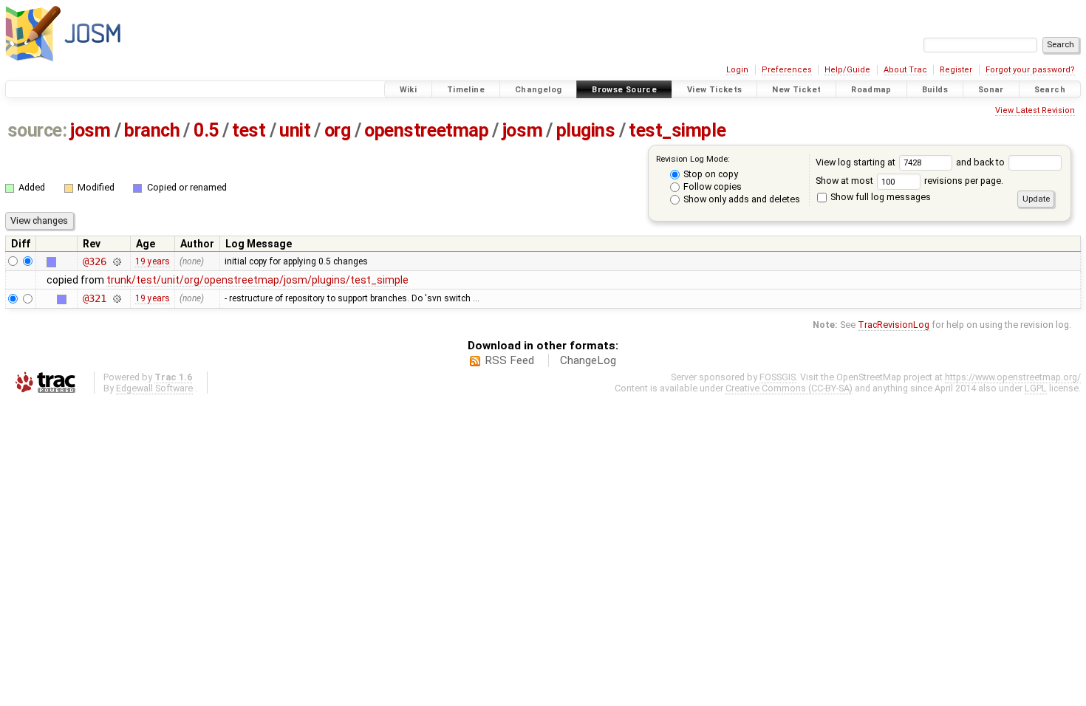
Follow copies (711, 186)
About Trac (905, 70)
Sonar (991, 90)
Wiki (408, 90)
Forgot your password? (1030, 70)
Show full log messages (879, 196)
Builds (935, 90)
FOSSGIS (777, 377)
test (248, 130)
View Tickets (714, 90)
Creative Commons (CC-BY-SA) (789, 388)
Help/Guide (847, 70)
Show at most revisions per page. (909, 180)
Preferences (787, 70)
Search (1049, 90)
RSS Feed (509, 360)
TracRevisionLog (893, 324)
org (337, 130)
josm (90, 130)
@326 (94, 261)
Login (737, 70)
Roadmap (871, 90)
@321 (94, 298)
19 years (152, 261)
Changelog (538, 90)
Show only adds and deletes (740, 199)
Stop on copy (709, 173)
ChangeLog (588, 360)
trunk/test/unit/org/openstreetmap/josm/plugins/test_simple (257, 280)
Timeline (466, 90)
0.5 (206, 130)
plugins (585, 130)
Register (956, 70)
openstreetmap (426, 130)
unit (294, 130)
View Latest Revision (1035, 110)
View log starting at (857, 162)
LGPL (1036, 388)
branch (152, 130)
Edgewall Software (154, 388)
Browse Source (624, 90)
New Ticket (796, 90)
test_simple (677, 130)
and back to (981, 162)
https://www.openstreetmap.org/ (1013, 377)
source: (37, 130)
